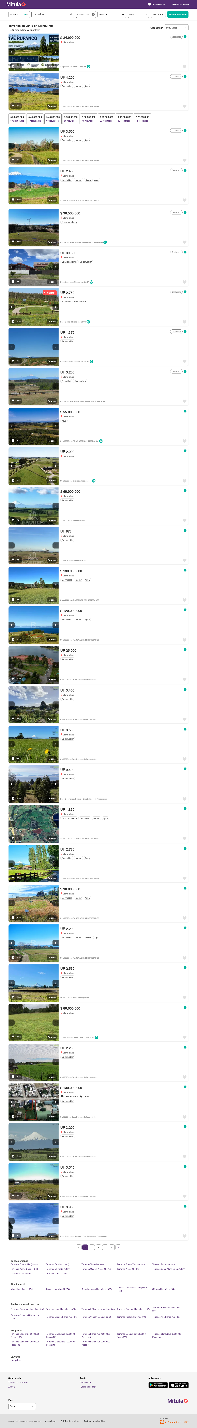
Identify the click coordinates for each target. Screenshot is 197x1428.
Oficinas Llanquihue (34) (163, 1289)
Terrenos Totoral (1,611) (92, 1264)
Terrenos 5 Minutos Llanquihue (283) (98, 1309)
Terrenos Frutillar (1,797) (57, 1264)
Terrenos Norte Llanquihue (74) (131, 1316)
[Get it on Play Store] (158, 1385)
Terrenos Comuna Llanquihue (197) (133, 1309)
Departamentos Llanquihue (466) (96, 1289)
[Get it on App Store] (179, 1385)
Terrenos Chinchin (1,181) (58, 1268)
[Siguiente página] (118, 1247)
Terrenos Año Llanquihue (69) (166, 1316)
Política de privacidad (94, 1421)
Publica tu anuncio (88, 1386)
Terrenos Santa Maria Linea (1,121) (168, 1268)
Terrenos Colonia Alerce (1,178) (96, 1268)
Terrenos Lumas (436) (56, 1273)
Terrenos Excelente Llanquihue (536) (28, 1309)
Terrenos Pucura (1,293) (163, 1264)
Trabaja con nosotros (18, 1382)
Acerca (11, 1386)
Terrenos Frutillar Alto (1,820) (24, 1264)
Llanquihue (16, 1360)
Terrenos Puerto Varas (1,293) (131, 1264)
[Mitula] (16, 4)
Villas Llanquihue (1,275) (22, 1289)
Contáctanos (85, 1382)
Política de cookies (70, 1421)
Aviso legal (50, 1421)
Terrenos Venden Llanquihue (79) (96, 1316)
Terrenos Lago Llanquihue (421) (61, 1309)
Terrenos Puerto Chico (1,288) (25, 1268)
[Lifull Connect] (174, 1423)
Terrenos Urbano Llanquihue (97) (61, 1316)
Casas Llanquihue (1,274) (58, 1289)
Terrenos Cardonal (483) (22, 1273)
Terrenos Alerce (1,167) (128, 1268)
